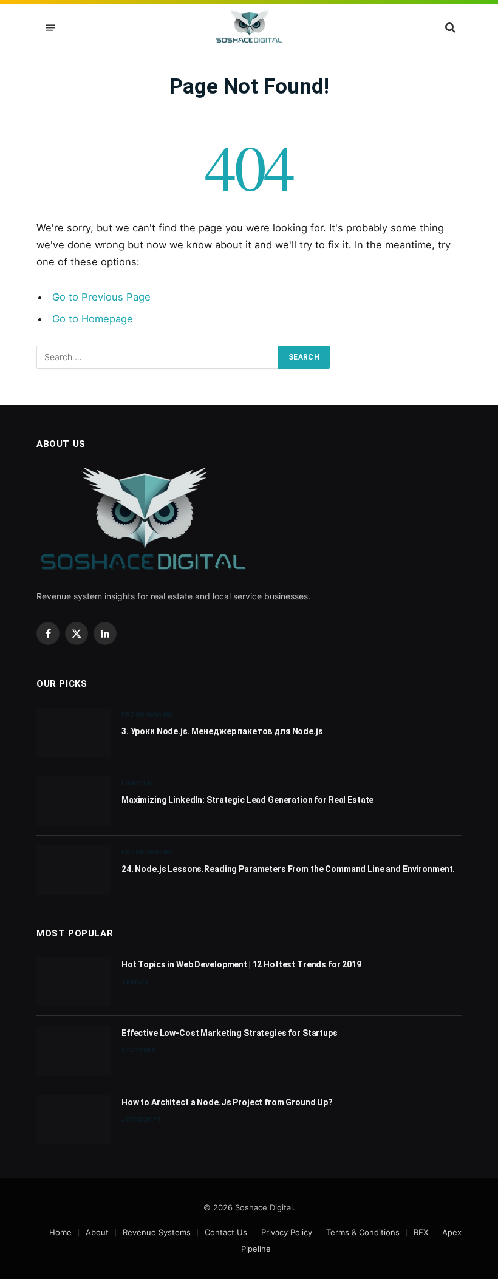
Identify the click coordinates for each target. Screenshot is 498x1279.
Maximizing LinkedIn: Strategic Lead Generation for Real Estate (247, 800)
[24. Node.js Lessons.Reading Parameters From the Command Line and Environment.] (73, 870)
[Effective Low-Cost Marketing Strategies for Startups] (73, 1050)
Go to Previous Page (101, 297)
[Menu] (50, 27)
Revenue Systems (157, 1232)
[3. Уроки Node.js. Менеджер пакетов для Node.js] (73, 732)
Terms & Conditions (363, 1232)
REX (421, 1232)
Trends (134, 981)
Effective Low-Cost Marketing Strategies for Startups (229, 1033)
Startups (138, 1050)
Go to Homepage (92, 319)
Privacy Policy (286, 1232)
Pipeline (256, 1248)
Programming (147, 714)
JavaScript (141, 1119)
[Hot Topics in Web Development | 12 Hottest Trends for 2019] (73, 981)
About (97, 1232)
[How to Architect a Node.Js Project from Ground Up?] (73, 1119)
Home (60, 1232)
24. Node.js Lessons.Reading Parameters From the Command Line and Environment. (288, 869)
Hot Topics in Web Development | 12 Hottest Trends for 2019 (241, 964)
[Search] (449, 27)
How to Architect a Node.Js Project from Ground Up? (227, 1102)
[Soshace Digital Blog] (249, 27)
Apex (452, 1232)
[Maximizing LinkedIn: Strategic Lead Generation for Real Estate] (73, 800)
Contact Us (226, 1232)
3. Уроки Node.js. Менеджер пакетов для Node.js (222, 731)
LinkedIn (136, 782)
